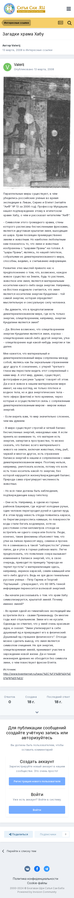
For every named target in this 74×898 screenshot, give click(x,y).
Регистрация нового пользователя (37, 781)
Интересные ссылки (39, 50)
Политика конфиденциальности (35, 878)
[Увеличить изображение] (37, 132)
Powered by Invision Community (37, 891)
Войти (37, 809)
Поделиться (19, 834)
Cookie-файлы (37, 883)
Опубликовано (34, 69)
